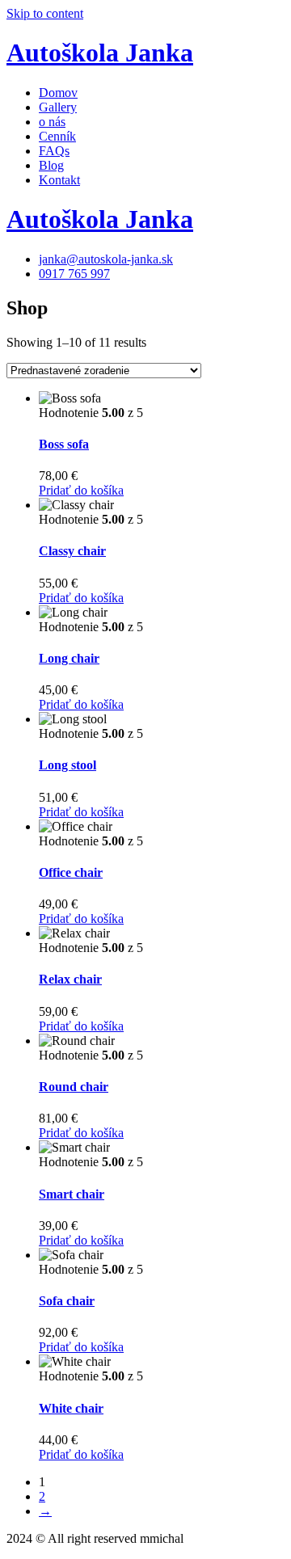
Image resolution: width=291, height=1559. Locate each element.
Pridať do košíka (81, 490)
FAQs (54, 151)
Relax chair (70, 979)
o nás (52, 122)
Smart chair (71, 1194)
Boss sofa (64, 444)
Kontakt (59, 180)
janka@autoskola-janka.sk (106, 259)
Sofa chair (67, 1301)
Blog (51, 165)
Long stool (67, 765)
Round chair (73, 1086)
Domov (58, 92)
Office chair (71, 872)
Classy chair (72, 551)
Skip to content (44, 13)
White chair (71, 1408)
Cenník (57, 136)
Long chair (69, 658)
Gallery (58, 107)
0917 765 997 (74, 273)
